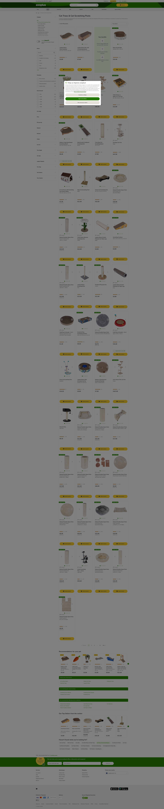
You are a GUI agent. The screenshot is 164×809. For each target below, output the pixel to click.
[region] (82, 93)
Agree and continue (82, 98)
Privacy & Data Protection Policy (80, 91)
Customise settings (82, 95)
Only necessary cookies (82, 102)
